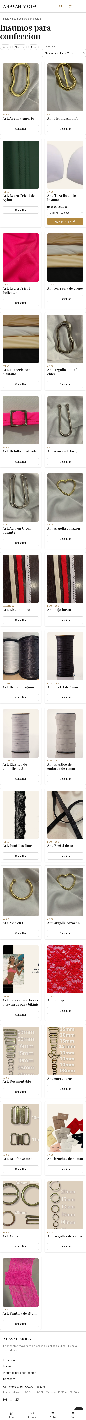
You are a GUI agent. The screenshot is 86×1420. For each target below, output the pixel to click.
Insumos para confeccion (19, 1372)
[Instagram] (5, 1400)
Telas (33, 47)
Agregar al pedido (65, 221)
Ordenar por (48, 46)
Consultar (20, 128)
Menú (73, 1417)
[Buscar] (60, 6)
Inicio (11, 1417)
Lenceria (32, 1417)
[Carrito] (70, 6)
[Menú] (79, 6)
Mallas (53, 1417)
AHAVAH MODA (20, 6)
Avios (5, 47)
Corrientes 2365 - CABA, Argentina (24, 1386)
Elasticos (19, 47)
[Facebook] (11, 1400)
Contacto (9, 1379)
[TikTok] (17, 1400)
